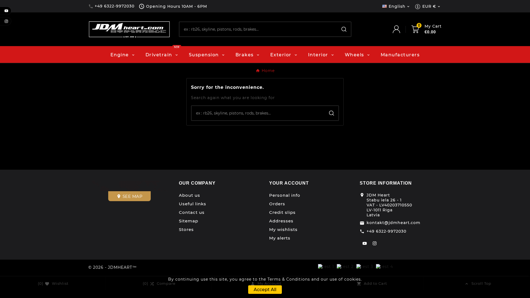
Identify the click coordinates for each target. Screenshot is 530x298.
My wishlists (283, 229)
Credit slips (282, 212)
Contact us (192, 212)
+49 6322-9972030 (386, 231)
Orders (277, 203)
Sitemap (188, 220)
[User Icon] (402, 29)
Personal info (284, 195)
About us (189, 195)
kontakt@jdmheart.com (393, 222)
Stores (186, 229)
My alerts (279, 238)
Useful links (192, 203)
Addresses (281, 220)
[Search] (343, 29)
